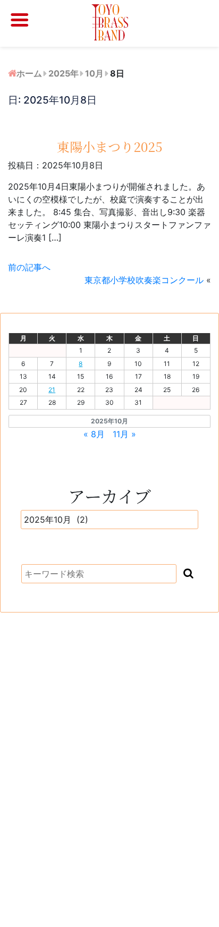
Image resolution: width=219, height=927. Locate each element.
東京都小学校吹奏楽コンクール (144, 280)
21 (51, 390)
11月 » (124, 434)
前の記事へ (29, 267)
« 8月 (94, 434)
